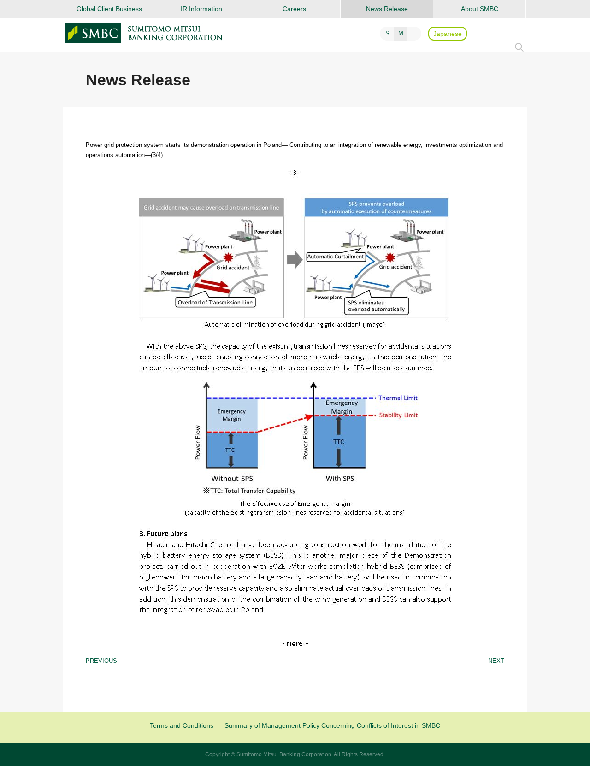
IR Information (201, 8)
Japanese (447, 33)
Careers (294, 8)
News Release (387, 8)
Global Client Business (109, 8)
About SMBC (479, 8)
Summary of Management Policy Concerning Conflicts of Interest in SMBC (332, 725)
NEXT (496, 660)
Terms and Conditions (181, 725)
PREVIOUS (101, 660)
